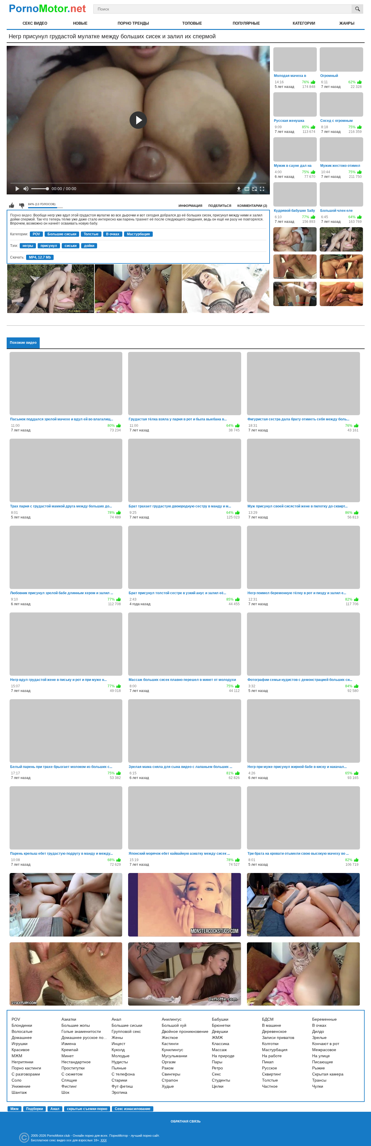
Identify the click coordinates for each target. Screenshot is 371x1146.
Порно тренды (133, 23)
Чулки (317, 1086)
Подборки (34, 1109)
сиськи (71, 246)
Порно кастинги (26, 1068)
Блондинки (22, 1025)
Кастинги (170, 1043)
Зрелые (319, 1037)
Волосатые (22, 1031)
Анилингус (171, 1019)
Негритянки (22, 1062)
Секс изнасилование (132, 1109)
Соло (16, 1080)
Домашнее (22, 1037)
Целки (217, 1086)
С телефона (123, 1074)
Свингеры (171, 1074)
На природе (223, 1055)
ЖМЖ (217, 1037)
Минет (67, 1055)
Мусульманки (174, 1055)
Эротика (119, 1092)
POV (36, 234)
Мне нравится (12, 205)
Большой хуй (174, 1025)
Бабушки (220, 1019)
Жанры (346, 23)
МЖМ (17, 1055)
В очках (112, 234)
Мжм (14, 1109)
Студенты (221, 1080)
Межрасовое (324, 1049)
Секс (216, 1074)
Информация (190, 205)
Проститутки (73, 1068)
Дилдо (318, 1031)
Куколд (118, 1049)
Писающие (322, 1062)
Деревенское (274, 1031)
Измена (68, 1043)
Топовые (192, 23)
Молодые (121, 1055)
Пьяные (119, 1068)
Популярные (246, 23)
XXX (104, 1140)
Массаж (219, 1049)
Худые (168, 1086)
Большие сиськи (62, 234)
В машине (271, 1025)
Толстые (91, 234)
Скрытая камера (327, 1074)
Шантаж (19, 1092)
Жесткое (170, 1037)
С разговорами (26, 1074)
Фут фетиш (122, 1086)
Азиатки (68, 1019)
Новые (80, 23)
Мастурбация (138, 234)
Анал (116, 1019)
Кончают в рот (325, 1043)
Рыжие (318, 1068)
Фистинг (69, 1086)
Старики (119, 1080)
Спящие (69, 1080)
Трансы (319, 1080)
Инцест (118, 1043)
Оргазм (169, 1062)
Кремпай (69, 1049)
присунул (49, 246)
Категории (304, 23)
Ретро (217, 1068)
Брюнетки (221, 1025)
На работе (272, 1055)
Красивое (21, 1049)
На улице (321, 1055)
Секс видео (35, 23)
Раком (168, 1068)
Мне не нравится (21, 205)
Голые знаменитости (81, 1031)
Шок (65, 1092)
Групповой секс (126, 1031)
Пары (217, 1062)
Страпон (170, 1080)
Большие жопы (75, 1025)
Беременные (324, 1019)
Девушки (220, 1031)
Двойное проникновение (185, 1031)
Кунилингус (172, 1049)
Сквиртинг (271, 1074)
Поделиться (219, 205)
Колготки (270, 1043)
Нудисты (120, 1062)
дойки (89, 246)
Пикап (268, 1062)
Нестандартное (76, 1062)
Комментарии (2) (252, 205)
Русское (269, 1068)
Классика (220, 1043)
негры (28, 246)
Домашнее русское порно (85, 1037)
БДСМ (268, 1019)
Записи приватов (278, 1037)
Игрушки (20, 1043)
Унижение (21, 1086)
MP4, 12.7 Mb (40, 257)
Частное (270, 1086)
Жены (117, 1037)
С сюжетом (72, 1074)
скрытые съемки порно (87, 1109)
